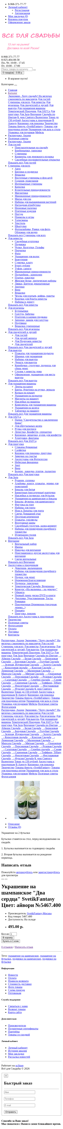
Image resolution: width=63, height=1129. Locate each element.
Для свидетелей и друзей (34, 105)
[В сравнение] (6, 879)
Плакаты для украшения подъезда (34, 353)
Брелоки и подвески (26, 171)
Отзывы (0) (14, 827)
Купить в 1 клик (11, 941)
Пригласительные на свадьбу (31, 147)
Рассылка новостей (19, 1056)
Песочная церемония (27, 516)
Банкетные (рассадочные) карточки (35, 492)
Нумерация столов (25, 534)
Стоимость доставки (20, 984)
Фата (17, 253)
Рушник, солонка (25, 480)
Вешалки (20, 174)
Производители (17, 1025)
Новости (13, 975)
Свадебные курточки (27, 241)
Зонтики (20, 286)
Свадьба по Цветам (46, 655)
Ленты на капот (24, 386)
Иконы (19, 547)
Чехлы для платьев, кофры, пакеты (35, 295)
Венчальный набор (26, 543)
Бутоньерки (21, 310)
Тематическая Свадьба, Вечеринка (34, 586)
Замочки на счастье (26, 456)
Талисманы (21, 220)
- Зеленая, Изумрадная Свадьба (20, 664)
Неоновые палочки (26, 208)
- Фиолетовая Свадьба (25, 685)
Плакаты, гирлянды (26, 519)
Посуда (19, 214)
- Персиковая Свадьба (24, 676)
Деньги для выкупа (26, 362)
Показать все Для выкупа (22, 380)
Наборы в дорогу (24, 301)
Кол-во (5, 933)
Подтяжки (21, 323)
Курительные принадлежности (32, 189)
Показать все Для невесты (23, 304)
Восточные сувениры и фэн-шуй (33, 177)
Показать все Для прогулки (23, 474)
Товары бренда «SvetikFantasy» (26, 126)
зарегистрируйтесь (49, 872)
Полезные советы (18, 138)
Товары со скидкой (19, 1034)
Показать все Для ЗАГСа (22, 441)
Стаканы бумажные (26, 447)
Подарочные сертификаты (23, 1028)
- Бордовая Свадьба (23, 661)
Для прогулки (16, 444)
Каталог (12, 93)
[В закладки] (2, 879)
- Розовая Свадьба (50, 676)
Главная (12, 90)
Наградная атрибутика (27, 205)
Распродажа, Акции (19, 135)
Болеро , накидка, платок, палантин (35, 471)
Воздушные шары (25, 522)
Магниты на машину (27, 398)
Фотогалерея (15, 625)
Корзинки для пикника (30, 123)
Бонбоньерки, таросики (28, 150)
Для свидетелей (24, 344)
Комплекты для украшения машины (35, 404)
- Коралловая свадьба (14, 667)
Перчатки (20, 250)
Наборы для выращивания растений (35, 202)
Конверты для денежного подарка (34, 156)
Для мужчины (16, 307)
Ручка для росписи (25, 428)
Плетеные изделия (25, 211)
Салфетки (20, 450)
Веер (17, 289)
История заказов (17, 1050)
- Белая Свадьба (31, 658)
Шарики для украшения (28, 356)
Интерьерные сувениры (28, 183)
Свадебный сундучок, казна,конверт (36, 525)
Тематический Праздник (22, 111)
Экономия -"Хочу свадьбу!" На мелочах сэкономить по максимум (30, 642)
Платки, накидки (24, 277)
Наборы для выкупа (26, 359)
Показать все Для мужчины (24, 329)
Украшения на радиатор (28, 395)
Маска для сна (23, 199)
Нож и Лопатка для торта (29, 510)
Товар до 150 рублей (26, 691)
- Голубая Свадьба (47, 661)
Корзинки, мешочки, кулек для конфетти (38, 435)
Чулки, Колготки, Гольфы (29, 247)
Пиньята (20, 610)
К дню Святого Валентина (32, 117)
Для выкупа (15, 350)
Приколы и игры (24, 217)
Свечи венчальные (25, 559)
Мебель (39, 132)
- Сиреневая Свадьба (24, 682)
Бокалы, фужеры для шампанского (34, 501)
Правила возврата (18, 981)
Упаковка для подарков (21, 132)
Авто (18, 168)
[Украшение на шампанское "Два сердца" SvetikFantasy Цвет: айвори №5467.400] (27, 818)
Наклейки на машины (27, 401)
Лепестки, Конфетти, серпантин (33, 432)
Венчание (35, 114)
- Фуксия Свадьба (22, 688)
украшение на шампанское (23, 955)
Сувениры (21, 153)
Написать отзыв (24, 947)
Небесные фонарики (26, 462)
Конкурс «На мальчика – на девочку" (36, 589)
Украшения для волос (27, 256)
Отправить (10, 1112)
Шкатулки (21, 226)
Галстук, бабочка (24, 314)
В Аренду (21, 694)
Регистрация (22, 10)
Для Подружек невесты (28, 341)
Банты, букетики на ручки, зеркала (35, 389)
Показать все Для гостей (22, 162)
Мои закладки (16, 1053)
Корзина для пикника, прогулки (33, 453)
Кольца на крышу (25, 392)
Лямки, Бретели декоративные (32, 283)
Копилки (20, 186)
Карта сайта (15, 1012)
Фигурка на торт (24, 504)
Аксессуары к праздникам (37, 120)
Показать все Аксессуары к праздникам (31, 616)
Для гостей (44, 99)
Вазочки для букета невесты (31, 298)
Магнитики (21, 192)
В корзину (8, 937)
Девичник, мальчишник (28, 568)
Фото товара (15, 987)
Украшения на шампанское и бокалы (36, 498)
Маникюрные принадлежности (33, 195)
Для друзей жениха (26, 338)
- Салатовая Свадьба (14, 679)
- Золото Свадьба (50, 664)
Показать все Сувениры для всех (27, 235)
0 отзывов (7, 947)
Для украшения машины (31, 108)
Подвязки (20, 244)
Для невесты (38, 102)
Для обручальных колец (28, 425)
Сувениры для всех (19, 102)
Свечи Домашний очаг (28, 513)
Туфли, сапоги (23, 268)
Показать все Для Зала (21, 537)
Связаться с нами (18, 1006)
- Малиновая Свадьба (37, 670)
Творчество (51, 123)
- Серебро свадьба (38, 679)
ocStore (19, 1065)
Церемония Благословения (30, 580)
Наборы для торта (25, 507)
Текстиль (20, 223)
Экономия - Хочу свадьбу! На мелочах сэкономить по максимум (30, 98)
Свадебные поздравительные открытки (37, 159)
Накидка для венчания (28, 550)
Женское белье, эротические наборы (35, 280)
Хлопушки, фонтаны (27, 438)
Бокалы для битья (25, 489)
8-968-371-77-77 (10, 58)
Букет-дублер (22, 265)
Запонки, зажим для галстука (31, 320)
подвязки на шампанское (26, 958)
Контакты (13, 634)
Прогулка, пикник (25, 613)
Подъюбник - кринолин (28, 274)
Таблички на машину (27, 410)
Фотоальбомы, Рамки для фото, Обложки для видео (33, 231)
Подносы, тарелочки (26, 583)
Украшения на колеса (27, 407)
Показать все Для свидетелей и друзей (30, 347)
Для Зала (24, 114)
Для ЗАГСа (43, 111)
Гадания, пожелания (26, 180)
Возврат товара (17, 1009)
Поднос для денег (25, 577)
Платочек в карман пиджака (31, 317)
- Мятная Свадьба (33, 673)
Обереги (20, 592)
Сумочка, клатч (24, 262)
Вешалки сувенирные (27, 326)
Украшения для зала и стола (44, 129)
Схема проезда (16, 990)
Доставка (13, 631)
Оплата (12, 628)
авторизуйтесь (24, 872)
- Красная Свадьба (39, 667)
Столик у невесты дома (28, 371)
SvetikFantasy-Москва (39, 913)
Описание (14, 824)
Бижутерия (21, 259)
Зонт (17, 465)
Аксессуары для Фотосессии (31, 459)
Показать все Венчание (21, 562)
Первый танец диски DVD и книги (35, 595)
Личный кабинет (18, 1047)
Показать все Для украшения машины (30, 413)
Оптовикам (14, 993)
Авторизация (22, 13)
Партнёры (14, 1031)
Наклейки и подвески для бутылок (35, 495)
